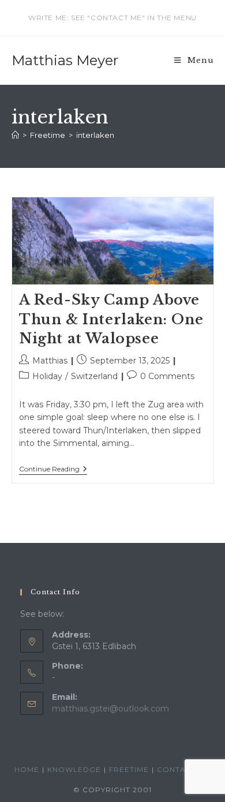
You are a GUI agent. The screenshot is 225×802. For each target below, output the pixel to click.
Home (26, 769)
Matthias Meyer (65, 60)
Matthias (50, 360)
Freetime (129, 769)
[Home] (15, 135)
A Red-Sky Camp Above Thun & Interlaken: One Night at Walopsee (111, 319)
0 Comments (167, 376)
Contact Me (184, 769)
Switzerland (94, 376)
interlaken (95, 135)
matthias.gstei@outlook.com (110, 708)
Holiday (47, 376)
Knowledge (74, 769)
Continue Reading (53, 470)
